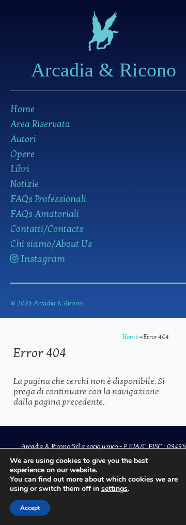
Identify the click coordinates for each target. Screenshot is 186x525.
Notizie (24, 184)
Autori (23, 139)
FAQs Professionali (48, 199)
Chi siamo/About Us (51, 244)
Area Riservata (40, 124)
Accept (30, 508)
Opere (22, 154)
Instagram (42, 259)
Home (22, 109)
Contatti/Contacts (46, 229)
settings (114, 488)
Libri (19, 169)
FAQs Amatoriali (44, 214)
